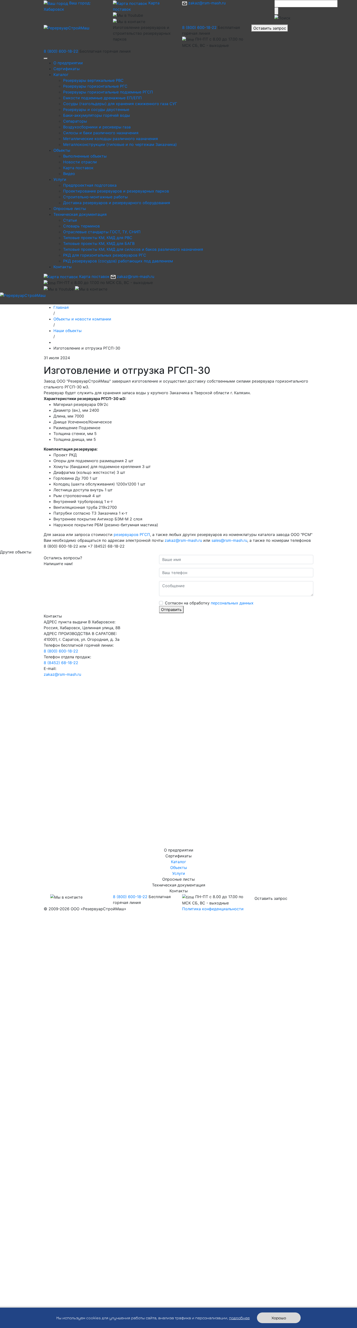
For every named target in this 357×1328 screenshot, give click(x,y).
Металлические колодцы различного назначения (110, 138)
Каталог (60, 74)
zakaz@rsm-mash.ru (206, 2)
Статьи (70, 220)
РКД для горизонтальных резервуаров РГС (104, 255)
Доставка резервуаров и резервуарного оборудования (116, 202)
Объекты (61, 150)
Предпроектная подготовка (90, 185)
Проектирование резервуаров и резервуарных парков (116, 191)
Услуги (59, 179)
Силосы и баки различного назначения (100, 132)
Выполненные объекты (85, 156)
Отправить (171, 609)
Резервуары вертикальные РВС (93, 80)
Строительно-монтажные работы (95, 196)
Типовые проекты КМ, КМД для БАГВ (99, 243)
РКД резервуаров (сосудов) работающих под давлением (118, 261)
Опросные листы (69, 208)
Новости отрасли (80, 161)
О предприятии (68, 62)
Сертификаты (66, 68)
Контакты (62, 266)
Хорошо (279, 1318)
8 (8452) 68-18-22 (61, 662)
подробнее (239, 1318)
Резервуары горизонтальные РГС (95, 86)
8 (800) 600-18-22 (199, 27)
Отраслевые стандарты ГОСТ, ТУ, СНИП (102, 231)
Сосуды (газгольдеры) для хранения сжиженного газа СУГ (120, 103)
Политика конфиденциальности (213, 908)
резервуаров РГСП (132, 534)
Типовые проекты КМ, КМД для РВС (97, 237)
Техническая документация (80, 214)
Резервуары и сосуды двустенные (96, 109)
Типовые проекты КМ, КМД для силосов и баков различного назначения (133, 249)
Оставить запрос (269, 28)
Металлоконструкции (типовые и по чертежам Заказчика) (120, 144)
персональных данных (232, 603)
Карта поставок (78, 167)
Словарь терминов (81, 226)
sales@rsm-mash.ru (229, 540)
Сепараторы (75, 121)
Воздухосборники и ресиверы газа (97, 127)
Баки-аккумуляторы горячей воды (96, 115)
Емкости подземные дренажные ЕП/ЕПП (102, 97)
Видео (69, 173)
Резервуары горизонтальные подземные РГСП (108, 92)
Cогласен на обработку (209, 603)
